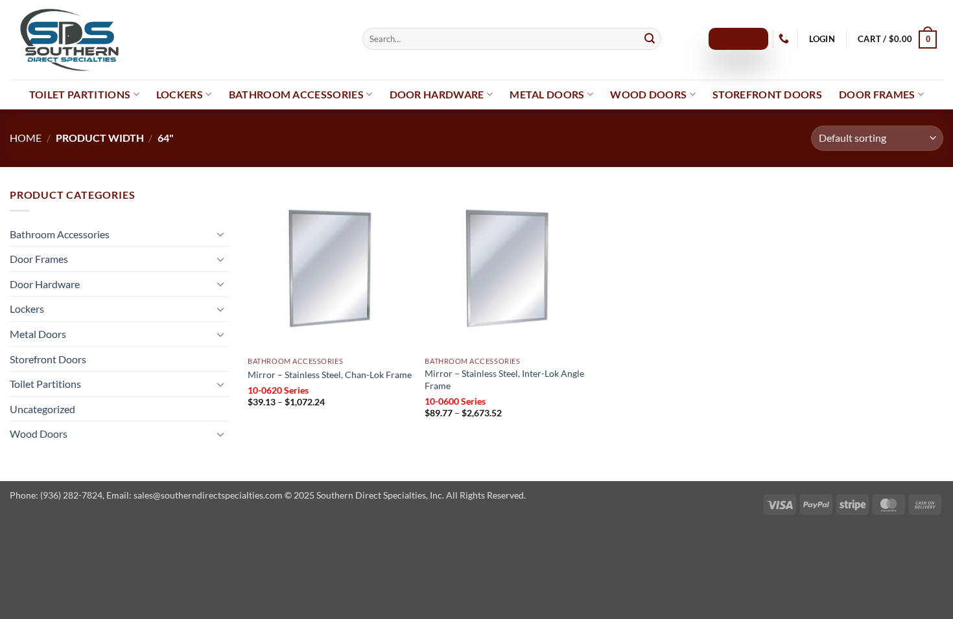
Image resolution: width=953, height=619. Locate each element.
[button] (822, 39)
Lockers (179, 94)
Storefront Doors (767, 94)
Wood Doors (648, 94)
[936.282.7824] (785, 38)
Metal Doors (547, 94)
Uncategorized (42, 409)
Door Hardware (437, 94)
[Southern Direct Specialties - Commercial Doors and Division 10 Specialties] (176, 40)
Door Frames (877, 94)
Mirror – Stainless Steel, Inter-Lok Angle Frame (504, 379)
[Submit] (650, 39)
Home (25, 137)
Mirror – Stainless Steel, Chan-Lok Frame (330, 374)
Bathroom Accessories (296, 94)
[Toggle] (221, 234)
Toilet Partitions (79, 94)
